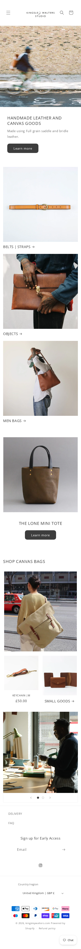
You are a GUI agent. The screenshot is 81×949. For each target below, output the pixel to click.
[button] (8, 12)
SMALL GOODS (57, 701)
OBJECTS (10, 334)
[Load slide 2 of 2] (42, 797)
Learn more (23, 148)
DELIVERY (15, 814)
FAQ (11, 823)
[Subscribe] (63, 850)
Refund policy (47, 928)
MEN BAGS (12, 421)
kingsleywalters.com (38, 923)
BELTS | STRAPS (16, 247)
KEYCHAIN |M (21, 695)
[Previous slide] (31, 797)
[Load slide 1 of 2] (38, 797)
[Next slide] (50, 797)
